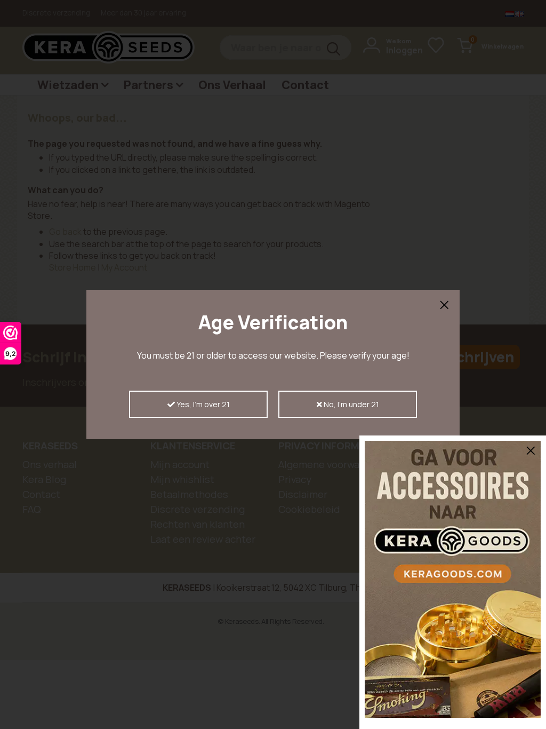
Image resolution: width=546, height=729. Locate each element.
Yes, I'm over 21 (202, 404)
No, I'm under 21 (350, 404)
